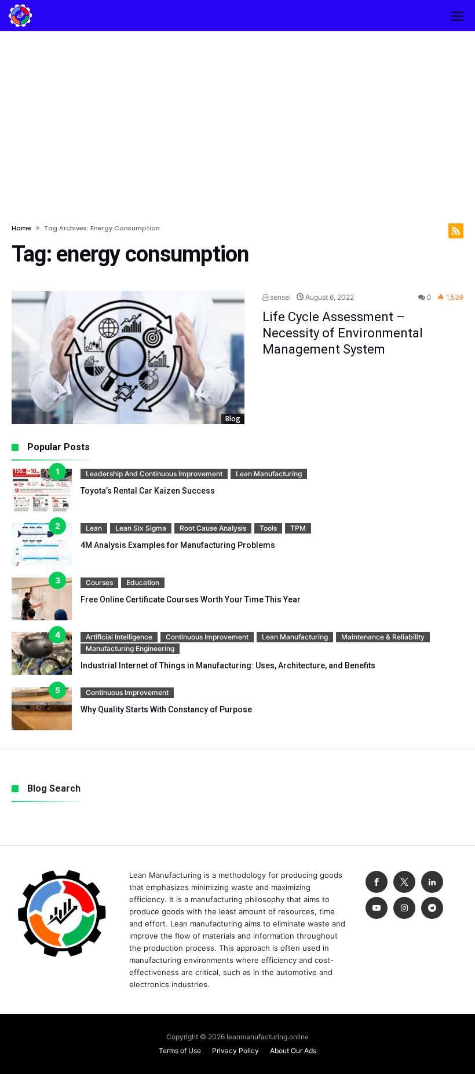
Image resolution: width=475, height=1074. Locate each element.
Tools (268, 528)
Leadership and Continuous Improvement (154, 473)
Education (142, 582)
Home (21, 228)
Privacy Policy (235, 1050)
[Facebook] (377, 882)
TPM (298, 528)
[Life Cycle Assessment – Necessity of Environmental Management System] (128, 358)
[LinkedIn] (432, 882)
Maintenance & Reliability (383, 636)
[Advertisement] (237, 118)
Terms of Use (180, 1050)
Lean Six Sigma (140, 528)
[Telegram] (432, 908)
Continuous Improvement (207, 636)
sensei (279, 297)
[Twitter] (404, 882)
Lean (94, 528)
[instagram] (404, 908)
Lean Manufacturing (269, 473)
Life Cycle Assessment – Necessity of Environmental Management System (342, 333)
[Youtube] (377, 908)
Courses (99, 582)
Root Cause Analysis (213, 528)
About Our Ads (293, 1050)
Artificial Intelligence (119, 636)
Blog (232, 419)
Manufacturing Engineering (130, 648)
